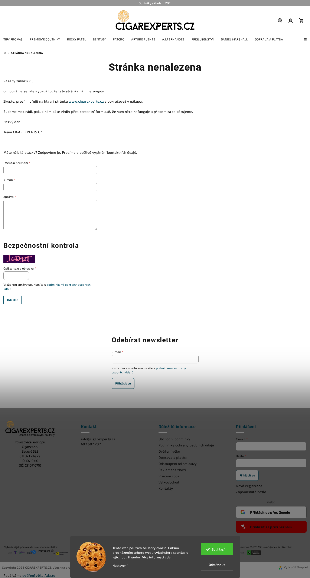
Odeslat (12, 300)
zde (168, 557)
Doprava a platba (173, 457)
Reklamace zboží (172, 470)
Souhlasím (219, 549)
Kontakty (166, 488)
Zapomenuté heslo (251, 492)
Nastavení (119, 565)
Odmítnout (217, 565)
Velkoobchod (169, 482)
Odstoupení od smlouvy (178, 464)
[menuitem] (13, 39)
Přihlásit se (123, 383)
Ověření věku (169, 451)
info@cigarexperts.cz (98, 439)
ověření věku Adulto (38, 575)
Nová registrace (249, 486)
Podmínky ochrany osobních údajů (186, 445)
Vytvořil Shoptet (296, 567)
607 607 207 (91, 444)
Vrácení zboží (169, 476)
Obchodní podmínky (174, 439)
